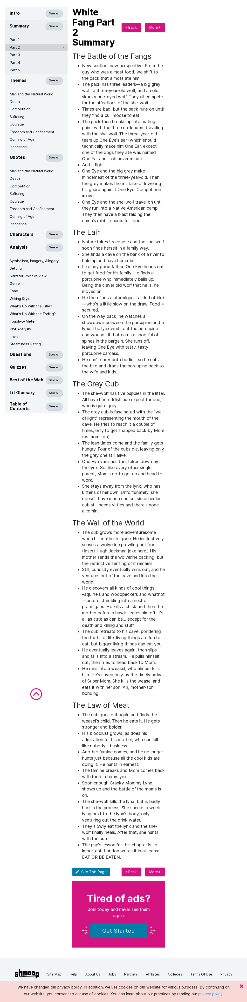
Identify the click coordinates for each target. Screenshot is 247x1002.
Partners (131, 974)
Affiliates (153, 974)
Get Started (118, 931)
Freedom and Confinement (32, 132)
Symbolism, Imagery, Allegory (34, 261)
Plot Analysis (20, 329)
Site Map (54, 974)
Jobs (112, 974)
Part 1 (15, 39)
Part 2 (15, 47)
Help (73, 974)
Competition (20, 109)
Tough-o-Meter (23, 321)
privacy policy (210, 993)
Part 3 (15, 55)
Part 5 (15, 70)
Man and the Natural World (31, 94)
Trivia (14, 336)
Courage (17, 124)
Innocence (18, 147)
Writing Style (20, 298)
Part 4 (15, 62)
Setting (16, 268)
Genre (15, 283)
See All (54, 13)
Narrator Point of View (28, 276)
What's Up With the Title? (31, 306)
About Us (92, 974)
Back (132, 27)
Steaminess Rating (25, 344)
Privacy (226, 974)
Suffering (17, 116)
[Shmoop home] (27, 974)
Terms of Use (201, 974)
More (154, 27)
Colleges (175, 974)
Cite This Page (93, 872)
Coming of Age (22, 139)
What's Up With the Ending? (33, 314)
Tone (14, 291)
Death (15, 101)
